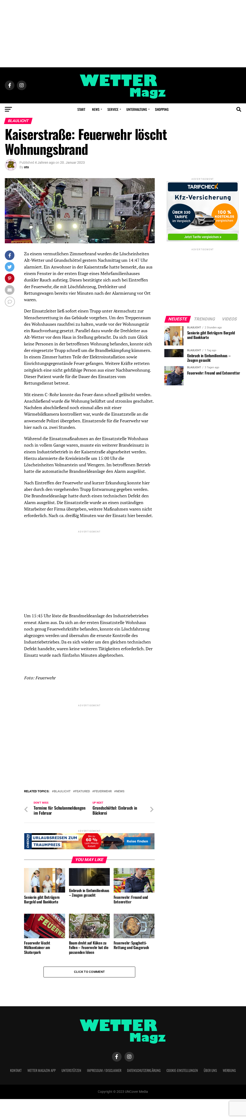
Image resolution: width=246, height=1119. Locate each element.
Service (112, 109)
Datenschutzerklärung (144, 1070)
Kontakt (16, 1070)
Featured (82, 791)
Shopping (162, 109)
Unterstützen (71, 1070)
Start (81, 109)
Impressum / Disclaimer (104, 1070)
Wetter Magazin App (41, 1070)
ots (26, 167)
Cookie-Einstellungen (182, 1070)
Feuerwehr (103, 791)
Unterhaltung (136, 109)
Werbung (229, 1070)
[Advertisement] (123, 33)
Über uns (210, 1070)
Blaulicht (62, 791)
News (95, 109)
